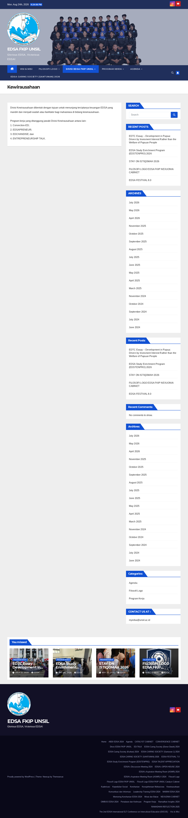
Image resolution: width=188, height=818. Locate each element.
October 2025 (136, 233)
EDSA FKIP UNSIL (24, 49)
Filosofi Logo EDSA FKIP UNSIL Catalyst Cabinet (158, 782)
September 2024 (138, 311)
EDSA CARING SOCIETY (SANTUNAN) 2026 (35, 76)
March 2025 (135, 288)
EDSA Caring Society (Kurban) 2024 (123, 752)
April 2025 (134, 280)
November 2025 (137, 226)
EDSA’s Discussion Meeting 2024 (138, 767)
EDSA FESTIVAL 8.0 (140, 180)
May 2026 (134, 210)
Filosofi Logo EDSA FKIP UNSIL (121, 782)
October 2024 (136, 304)
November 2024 (137, 296)
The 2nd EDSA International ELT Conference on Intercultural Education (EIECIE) (133, 812)
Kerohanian (135, 787)
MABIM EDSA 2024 (171, 792)
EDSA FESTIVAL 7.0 (170, 757)
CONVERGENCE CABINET (167, 742)
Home (103, 742)
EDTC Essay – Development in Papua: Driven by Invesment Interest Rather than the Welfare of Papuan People (152, 139)
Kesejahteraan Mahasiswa (153, 787)
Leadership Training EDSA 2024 (146, 792)
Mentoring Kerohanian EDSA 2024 (127, 797)
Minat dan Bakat (151, 797)
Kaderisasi (105, 787)
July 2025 (134, 257)
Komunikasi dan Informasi (120, 792)
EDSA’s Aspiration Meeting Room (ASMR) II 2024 (145, 777)
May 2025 (134, 272)
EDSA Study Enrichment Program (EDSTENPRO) (128, 762)
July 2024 (134, 319)
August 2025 (135, 249)
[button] (172, 73)
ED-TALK (138, 747)
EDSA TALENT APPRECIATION (165, 762)
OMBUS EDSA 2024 (109, 802)
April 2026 (134, 218)
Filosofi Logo (48, 69)
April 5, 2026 (152, 673)
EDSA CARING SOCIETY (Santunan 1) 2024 (160, 752)
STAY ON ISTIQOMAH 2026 (144, 161)
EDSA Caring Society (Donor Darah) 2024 (161, 747)
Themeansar (58, 777)
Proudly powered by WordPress (21, 777)
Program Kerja (112, 69)
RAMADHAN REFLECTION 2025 (165, 807)
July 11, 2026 (22, 673)
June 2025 (134, 265)
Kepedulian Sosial (120, 787)
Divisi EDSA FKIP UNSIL (80, 69)
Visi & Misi (26, 69)
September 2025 (138, 241)
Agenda (135, 69)
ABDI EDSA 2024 (116, 742)
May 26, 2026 (65, 673)
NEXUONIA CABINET (170, 797)
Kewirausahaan (173, 787)
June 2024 (134, 327)
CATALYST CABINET (144, 742)
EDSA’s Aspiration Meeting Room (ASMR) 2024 (159, 772)
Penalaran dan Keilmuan (131, 802)
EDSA (36, 673)
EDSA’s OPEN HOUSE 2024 (167, 767)
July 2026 (134, 202)
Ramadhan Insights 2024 (168, 802)
